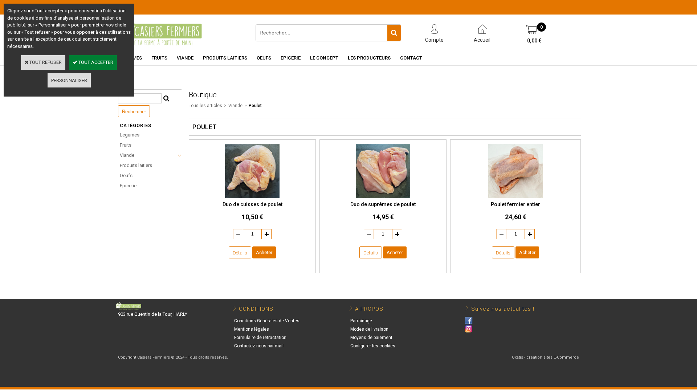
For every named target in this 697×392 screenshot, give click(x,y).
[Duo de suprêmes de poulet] (383, 197)
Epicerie (291, 58)
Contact (411, 58)
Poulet (255, 105)
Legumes (129, 135)
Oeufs (264, 58)
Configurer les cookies (372, 345)
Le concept (324, 58)
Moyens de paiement (371, 337)
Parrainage (361, 320)
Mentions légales (251, 329)
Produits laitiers (225, 58)
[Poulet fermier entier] (515, 197)
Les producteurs (369, 58)
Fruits (159, 58)
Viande (185, 58)
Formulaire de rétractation (260, 337)
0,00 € (534, 41)
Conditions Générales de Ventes (266, 320)
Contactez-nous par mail (259, 345)
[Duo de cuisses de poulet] (252, 197)
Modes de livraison (369, 329)
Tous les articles (205, 105)
